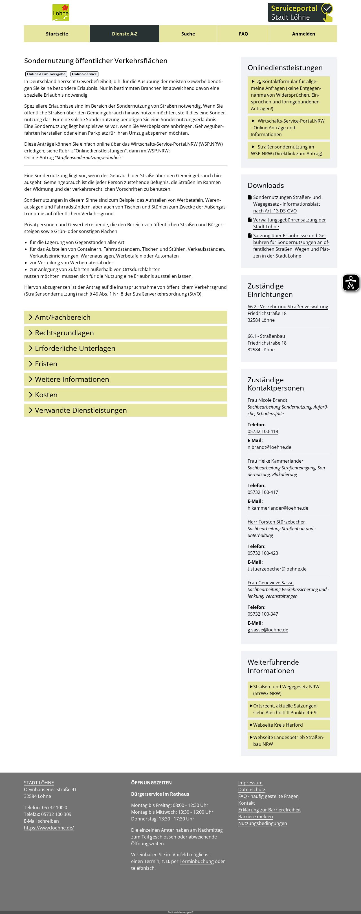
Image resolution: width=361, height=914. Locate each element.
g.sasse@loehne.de (268, 630)
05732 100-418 (263, 431)
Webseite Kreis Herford (278, 725)
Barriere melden (255, 816)
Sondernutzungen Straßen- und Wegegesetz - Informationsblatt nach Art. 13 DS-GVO (287, 204)
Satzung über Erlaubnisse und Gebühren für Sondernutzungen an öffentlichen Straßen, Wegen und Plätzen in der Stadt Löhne (291, 245)
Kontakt (246, 803)
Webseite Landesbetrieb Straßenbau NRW (288, 740)
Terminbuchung (197, 861)
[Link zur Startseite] (60, 13)
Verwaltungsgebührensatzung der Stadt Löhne (289, 223)
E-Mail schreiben (41, 821)
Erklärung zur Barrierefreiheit (269, 810)
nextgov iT (187, 912)
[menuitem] (57, 33)
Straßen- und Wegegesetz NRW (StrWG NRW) (287, 690)
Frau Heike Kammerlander (275, 461)
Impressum (250, 783)
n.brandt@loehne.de (269, 447)
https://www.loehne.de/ (49, 828)
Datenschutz (251, 789)
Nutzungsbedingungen (262, 823)
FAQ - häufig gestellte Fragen (268, 796)
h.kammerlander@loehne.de (278, 508)
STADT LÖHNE (39, 783)
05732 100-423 (263, 553)
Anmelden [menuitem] (303, 34)
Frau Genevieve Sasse (271, 583)
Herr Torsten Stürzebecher (276, 522)
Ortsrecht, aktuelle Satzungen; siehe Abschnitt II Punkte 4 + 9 (286, 709)
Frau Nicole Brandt (267, 400)
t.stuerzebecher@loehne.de (277, 569)
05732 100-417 (263, 492)
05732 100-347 (263, 614)
